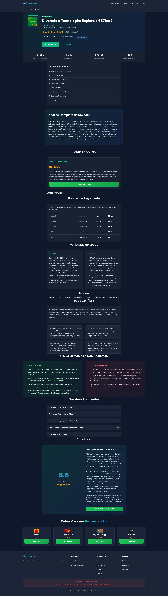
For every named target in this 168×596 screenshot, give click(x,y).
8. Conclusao (54, 100)
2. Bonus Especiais (56, 75)
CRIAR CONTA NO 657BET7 (104, 509)
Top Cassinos (115, 3)
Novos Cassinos (77, 565)
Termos (99, 569)
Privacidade (101, 565)
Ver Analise (36, 541)
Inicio (23, 9)
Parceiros (125, 565)
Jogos (125, 3)
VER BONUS (67, 44)
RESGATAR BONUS (84, 184)
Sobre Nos (101, 561)
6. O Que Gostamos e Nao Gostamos (62, 92)
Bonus (131, 3)
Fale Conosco (127, 561)
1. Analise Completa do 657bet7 (60, 71)
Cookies (100, 574)
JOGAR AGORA (50, 44)
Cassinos (30, 9)
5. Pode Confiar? (55, 88)
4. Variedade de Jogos (57, 84)
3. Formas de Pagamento (58, 79)
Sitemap (125, 569)
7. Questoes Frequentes (57, 96)
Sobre (143, 3)
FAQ (137, 3)
